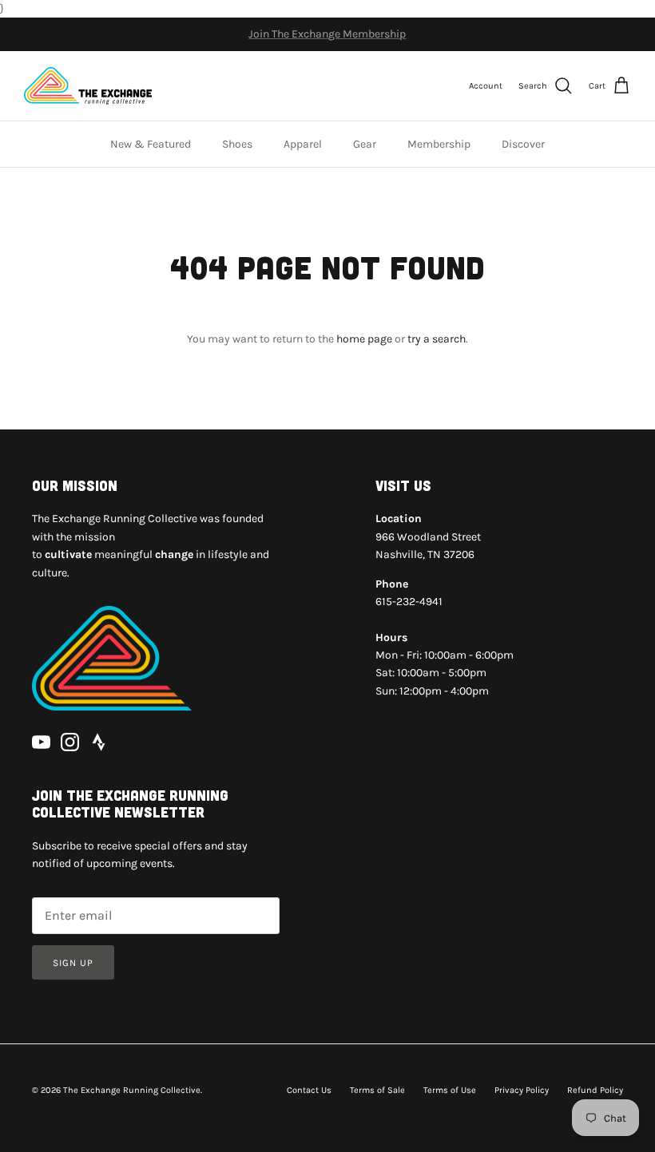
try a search (436, 339)
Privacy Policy (521, 1090)
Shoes (237, 144)
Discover (523, 144)
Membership (438, 144)
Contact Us (309, 1090)
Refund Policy (595, 1090)
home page (364, 339)
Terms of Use (449, 1090)
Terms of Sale (377, 1090)
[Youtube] (41, 742)
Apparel (303, 144)
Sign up (73, 962)
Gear (364, 144)
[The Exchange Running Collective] (88, 86)
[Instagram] (70, 742)
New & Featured (150, 144)
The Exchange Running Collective (131, 1090)
